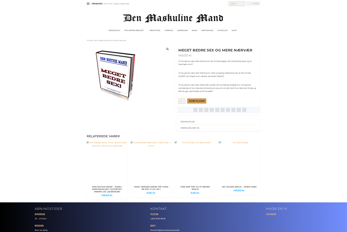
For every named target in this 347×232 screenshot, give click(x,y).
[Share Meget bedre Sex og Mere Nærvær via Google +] (206, 110)
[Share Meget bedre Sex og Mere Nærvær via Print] (244, 110)
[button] (167, 49)
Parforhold (207, 30)
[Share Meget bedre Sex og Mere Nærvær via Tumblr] (212, 110)
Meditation (155, 30)
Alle (95, 40)
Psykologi (223, 30)
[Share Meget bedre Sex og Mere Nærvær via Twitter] (201, 110)
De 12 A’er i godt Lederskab (116, 3)
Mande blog (114, 30)
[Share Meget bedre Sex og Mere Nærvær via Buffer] (228, 110)
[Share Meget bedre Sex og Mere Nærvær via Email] (239, 110)
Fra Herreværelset (134, 30)
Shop (234, 30)
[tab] (217, 122)
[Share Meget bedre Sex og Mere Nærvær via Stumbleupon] (233, 110)
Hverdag (168, 30)
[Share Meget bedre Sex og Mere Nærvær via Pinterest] (217, 110)
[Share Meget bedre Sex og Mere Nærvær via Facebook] (195, 110)
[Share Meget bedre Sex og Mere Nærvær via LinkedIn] (223, 110)
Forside (90, 40)
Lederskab (182, 30)
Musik (194, 30)
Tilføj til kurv (197, 101)
